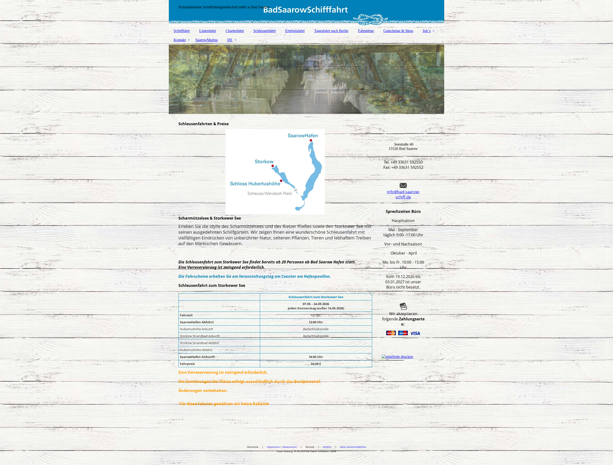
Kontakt (180, 40)
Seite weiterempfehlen (353, 446)
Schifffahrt (182, 31)
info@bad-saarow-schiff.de (403, 194)
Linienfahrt (207, 31)
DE (230, 40)
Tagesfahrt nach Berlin (331, 31)
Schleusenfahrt (264, 31)
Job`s (427, 31)
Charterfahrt (235, 31)
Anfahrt (327, 446)
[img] (306, 13)
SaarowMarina (206, 40)
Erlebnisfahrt (295, 31)
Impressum (273, 446)
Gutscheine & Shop (398, 31)
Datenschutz (292, 446)
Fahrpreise (366, 31)
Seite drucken (402, 357)
